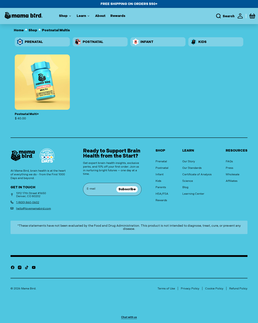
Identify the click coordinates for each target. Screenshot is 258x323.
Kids (158, 181)
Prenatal (161, 161)
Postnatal (162, 168)
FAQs (229, 161)
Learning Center (193, 193)
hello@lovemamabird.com (33, 208)
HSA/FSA (162, 193)
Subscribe (127, 189)
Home (19, 30)
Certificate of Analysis (197, 174)
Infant (160, 174)
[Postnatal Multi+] (42, 87)
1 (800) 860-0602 (27, 202)
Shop (32, 30)
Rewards (161, 200)
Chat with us (129, 317)
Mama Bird (28, 288)
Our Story (188, 161)
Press (229, 168)
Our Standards (192, 168)
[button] (225, 16)
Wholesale (232, 174)
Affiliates (231, 181)
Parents (161, 187)
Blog (185, 187)
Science (187, 181)
